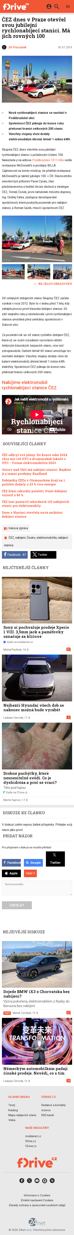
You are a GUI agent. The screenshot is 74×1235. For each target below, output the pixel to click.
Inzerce (46, 1110)
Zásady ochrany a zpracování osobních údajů (37, 1205)
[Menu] (67, 7)
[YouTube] (37, 1182)
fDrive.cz (30, 1141)
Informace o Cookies (37, 1195)
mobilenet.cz (33, 1136)
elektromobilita (47, 537)
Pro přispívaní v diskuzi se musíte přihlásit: (27, 847)
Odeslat (16, 905)
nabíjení (20, 537)
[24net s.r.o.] (37, 1224)
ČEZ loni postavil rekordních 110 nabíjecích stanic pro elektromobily (35, 504)
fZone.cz (31, 1146)
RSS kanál (47, 1115)
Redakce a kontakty (53, 1105)
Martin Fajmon (12, 800)
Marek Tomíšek (22, 1012)
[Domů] (16, 6)
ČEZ (11, 537)
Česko (31, 537)
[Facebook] (21, 1182)
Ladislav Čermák (13, 717)
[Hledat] (56, 7)
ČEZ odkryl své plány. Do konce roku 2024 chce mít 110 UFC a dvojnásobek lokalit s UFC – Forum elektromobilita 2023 (34, 459)
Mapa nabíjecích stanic (22, 1115)
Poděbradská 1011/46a (48, 160)
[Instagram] (44, 1182)
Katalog (13, 1110)
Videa (11, 1120)
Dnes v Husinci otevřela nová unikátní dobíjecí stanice (32, 514)
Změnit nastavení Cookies (37, 1200)
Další (30, 873)
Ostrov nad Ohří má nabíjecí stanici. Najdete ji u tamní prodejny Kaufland (36, 472)
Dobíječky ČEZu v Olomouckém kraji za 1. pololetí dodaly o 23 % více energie (34, 482)
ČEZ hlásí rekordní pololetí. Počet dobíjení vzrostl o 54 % (34, 493)
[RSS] (52, 1182)
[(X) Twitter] (29, 1182)
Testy (11, 1105)
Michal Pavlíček (12, 649)
